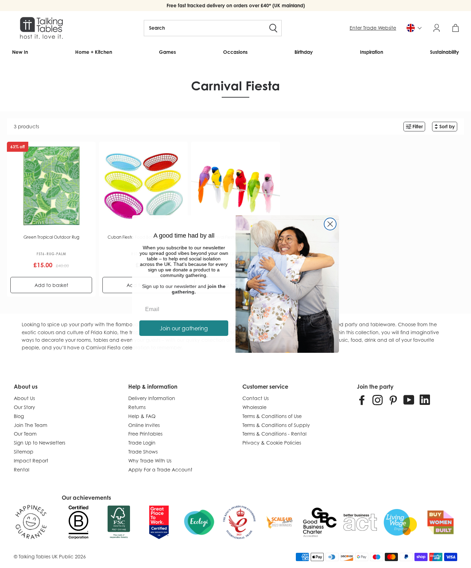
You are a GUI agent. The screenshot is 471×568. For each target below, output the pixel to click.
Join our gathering (184, 328)
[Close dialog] (330, 224)
